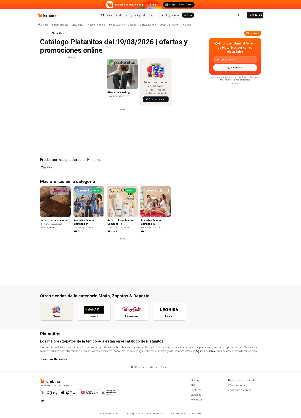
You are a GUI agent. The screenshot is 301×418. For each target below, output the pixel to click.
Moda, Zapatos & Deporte (122, 24)
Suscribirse (254, 33)
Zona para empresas (240, 390)
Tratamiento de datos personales (186, 413)
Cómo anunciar (237, 385)
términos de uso (248, 77)
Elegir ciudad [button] (172, 15)
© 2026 (108, 413)
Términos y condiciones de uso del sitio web (144, 413)
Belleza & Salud (148, 24)
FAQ (192, 385)
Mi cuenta (256, 15)
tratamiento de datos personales (235, 79)
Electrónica (77, 24)
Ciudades (188, 24)
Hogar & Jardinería (96, 24)
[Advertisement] (72, 80)
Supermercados (60, 24)
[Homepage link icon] (132, 367)
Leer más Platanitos (54, 359)
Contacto (195, 390)
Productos (174, 24)
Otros (162, 24)
